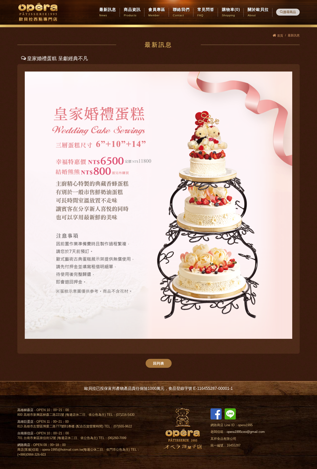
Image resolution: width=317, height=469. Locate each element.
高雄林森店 (25, 410)
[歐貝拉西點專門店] (38, 12)
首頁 (280, 35)
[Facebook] (216, 414)
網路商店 (23, 445)
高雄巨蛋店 (25, 421)
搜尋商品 (289, 12)
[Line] (230, 414)
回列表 (158, 363)
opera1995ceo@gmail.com (246, 432)
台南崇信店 (25, 433)
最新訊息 (294, 35)
